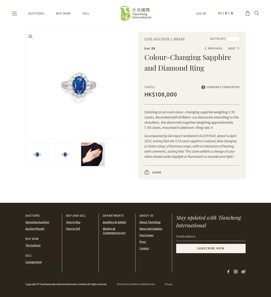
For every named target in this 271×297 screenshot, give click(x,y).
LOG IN (201, 13)
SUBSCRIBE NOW (211, 248)
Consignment (33, 262)
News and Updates (150, 229)
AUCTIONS (36, 13)
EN (220, 13)
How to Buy (73, 222)
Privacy (168, 284)
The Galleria (32, 245)
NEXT (232, 48)
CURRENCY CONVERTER (223, 87)
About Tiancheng (149, 222)
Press (142, 242)
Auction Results (34, 229)
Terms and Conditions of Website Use (136, 284)
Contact (144, 248)
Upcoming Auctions (37, 222)
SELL (86, 13)
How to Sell (73, 229)
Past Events (146, 235)
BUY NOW (63, 13)
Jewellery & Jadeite (114, 222)
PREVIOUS (215, 48)
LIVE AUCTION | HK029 (164, 39)
